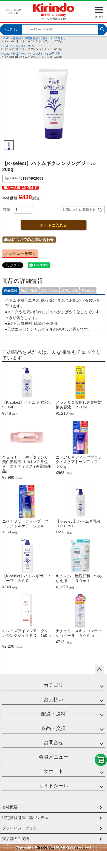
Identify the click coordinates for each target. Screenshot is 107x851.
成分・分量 (49, 290)
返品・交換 (53, 728)
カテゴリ (53, 685)
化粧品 (17, 38)
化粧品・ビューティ (38, 45)
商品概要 (10, 290)
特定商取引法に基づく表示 (25, 817)
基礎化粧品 (31, 38)
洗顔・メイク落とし (53, 38)
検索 (102, 29)
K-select (18, 45)
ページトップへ (99, 669)
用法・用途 (29, 290)
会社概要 (10, 807)
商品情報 (88, 290)
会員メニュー (53, 757)
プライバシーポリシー (21, 828)
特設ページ (20, 53)
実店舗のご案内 (15, 838)
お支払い (53, 699)
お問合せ (53, 742)
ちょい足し (37, 53)
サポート (53, 771)
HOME (5, 38)
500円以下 (53, 53)
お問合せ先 (69, 290)
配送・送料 (53, 714)
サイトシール (53, 785)
